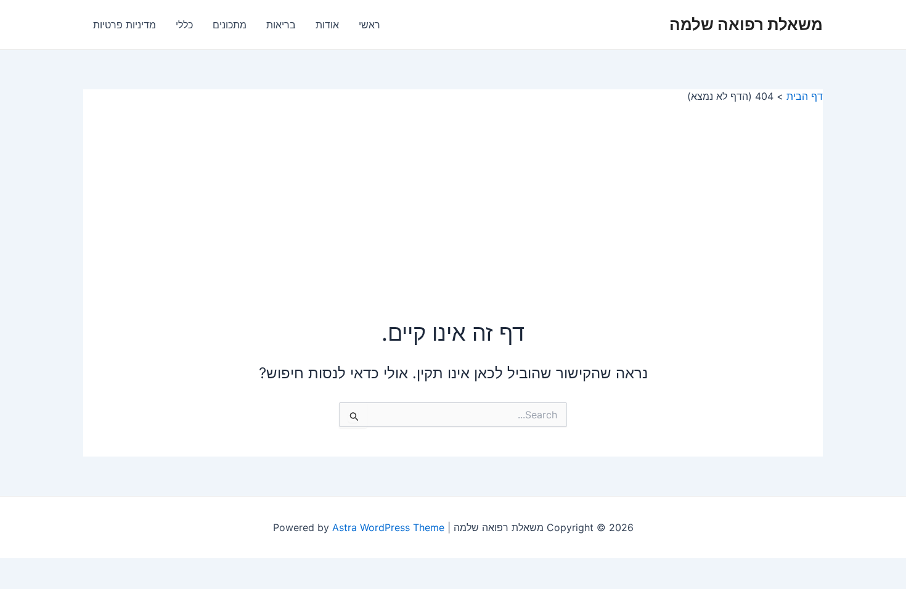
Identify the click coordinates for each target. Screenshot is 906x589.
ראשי (369, 24)
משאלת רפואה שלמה (746, 24)
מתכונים (230, 24)
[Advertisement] (453, 195)
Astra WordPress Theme (388, 527)
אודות (327, 24)
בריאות (281, 24)
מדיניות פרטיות (124, 24)
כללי (184, 24)
